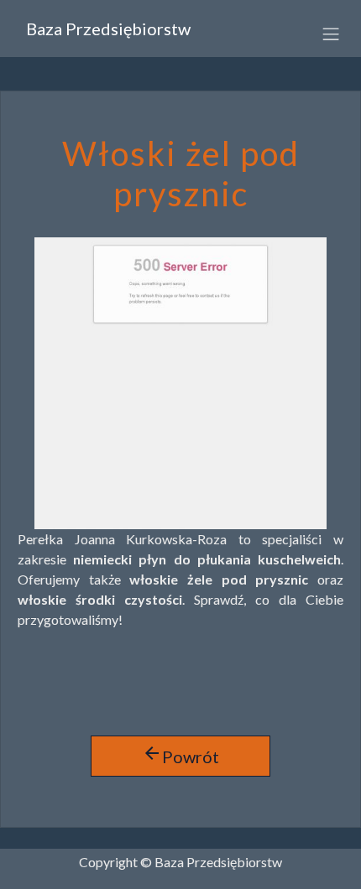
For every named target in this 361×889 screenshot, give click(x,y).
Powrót (180, 755)
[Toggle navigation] (325, 32)
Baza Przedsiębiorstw (108, 28)
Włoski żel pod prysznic (181, 173)
